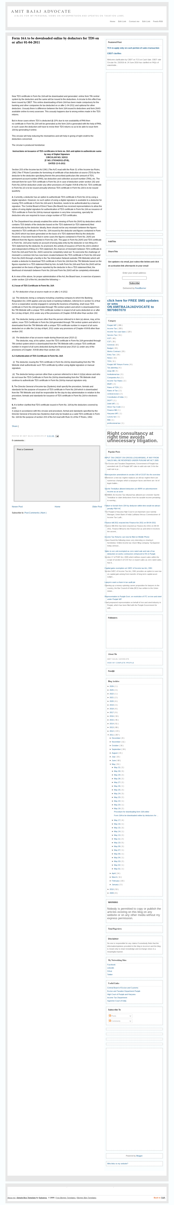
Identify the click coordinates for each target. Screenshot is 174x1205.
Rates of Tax (112, 391)
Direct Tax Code (114, 407)
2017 (112, 712)
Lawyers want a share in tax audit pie (120, 582)
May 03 (117, 861)
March (115, 877)
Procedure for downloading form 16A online (131, 812)
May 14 (117, 831)
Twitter (110, 974)
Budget (110, 348)
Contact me (134, 21)
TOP (163, 1198)
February (116, 881)
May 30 (117, 771)
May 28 (117, 779)
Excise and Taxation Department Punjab (123, 991)
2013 (112, 727)
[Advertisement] (40, 70)
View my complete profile (120, 663)
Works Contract (114, 351)
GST (109, 338)
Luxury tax (112, 417)
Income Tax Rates (115, 381)
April (114, 873)
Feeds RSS (158, 21)
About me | (12, 1198)
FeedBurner (140, 288)
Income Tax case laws (116, 332)
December (116, 738)
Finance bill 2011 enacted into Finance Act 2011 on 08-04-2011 (130, 523)
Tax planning (112, 368)
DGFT (110, 400)
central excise (113, 394)
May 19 (117, 808)
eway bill (111, 371)
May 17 (117, 820)
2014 (112, 724)
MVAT (109, 384)
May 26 (117, 786)
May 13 (117, 835)
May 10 (117, 843)
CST (109, 342)
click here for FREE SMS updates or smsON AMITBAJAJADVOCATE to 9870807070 (133, 305)
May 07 (117, 850)
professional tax (114, 423)
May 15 (117, 828)
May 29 (117, 775)
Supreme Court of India (116, 1001)
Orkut (109, 971)
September (116, 749)
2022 (112, 694)
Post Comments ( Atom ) (35, 513)
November (116, 742)
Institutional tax (113, 374)
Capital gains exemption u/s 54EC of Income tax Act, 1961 (128, 568)
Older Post (97, 506)
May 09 (117, 846)
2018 (112, 709)
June (114, 760)
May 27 (117, 782)
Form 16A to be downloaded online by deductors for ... (136, 815)
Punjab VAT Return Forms (118, 364)
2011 (112, 735)
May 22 (117, 801)
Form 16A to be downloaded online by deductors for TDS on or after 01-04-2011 (55, 40)
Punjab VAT (112, 325)
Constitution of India (115, 397)
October (115, 745)
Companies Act (113, 377)
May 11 (117, 839)
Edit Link (122, 21)
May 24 (117, 794)
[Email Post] (57, 436)
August (115, 753)
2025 (112, 690)
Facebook (111, 965)
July (114, 757)
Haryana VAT (113, 413)
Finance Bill (112, 410)
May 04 (117, 858)
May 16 (117, 824)
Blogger (139, 1156)
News (109, 358)
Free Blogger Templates (66, 1198)
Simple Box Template (26, 1198)
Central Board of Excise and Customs (122, 988)
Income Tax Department (117, 998)
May (114, 764)
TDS (109, 361)
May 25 (117, 790)
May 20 (117, 805)
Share (15, 426)
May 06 (117, 854)
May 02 (117, 865)
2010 (112, 889)
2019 (112, 705)
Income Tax (112, 328)
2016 (112, 716)
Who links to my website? (117, 1164)
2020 (112, 701)
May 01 (117, 869)
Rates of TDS (113, 387)
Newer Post (17, 506)
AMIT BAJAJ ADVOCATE (41, 11)
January (115, 885)
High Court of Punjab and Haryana (121, 994)
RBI (109, 420)
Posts (113, 1016)
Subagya (43, 1198)
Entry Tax (111, 355)
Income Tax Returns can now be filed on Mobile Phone (127, 537)
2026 (112, 686)
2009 (112, 893)
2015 (112, 720)
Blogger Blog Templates (86, 1198)
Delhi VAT (111, 404)
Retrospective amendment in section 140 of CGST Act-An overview (132, 475)
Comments (115, 1021)
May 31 (117, 767)
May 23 (117, 797)
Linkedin (110, 968)
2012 (112, 731)
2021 (112, 697)
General (110, 345)
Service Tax (112, 335)
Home (113, 21)
